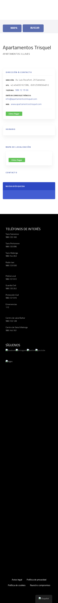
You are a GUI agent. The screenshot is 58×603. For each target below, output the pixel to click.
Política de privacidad (36, 579)
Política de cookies (16, 585)
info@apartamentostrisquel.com (21, 99)
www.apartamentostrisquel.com (26, 104)
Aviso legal (17, 579)
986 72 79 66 (21, 90)
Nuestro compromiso (40, 585)
